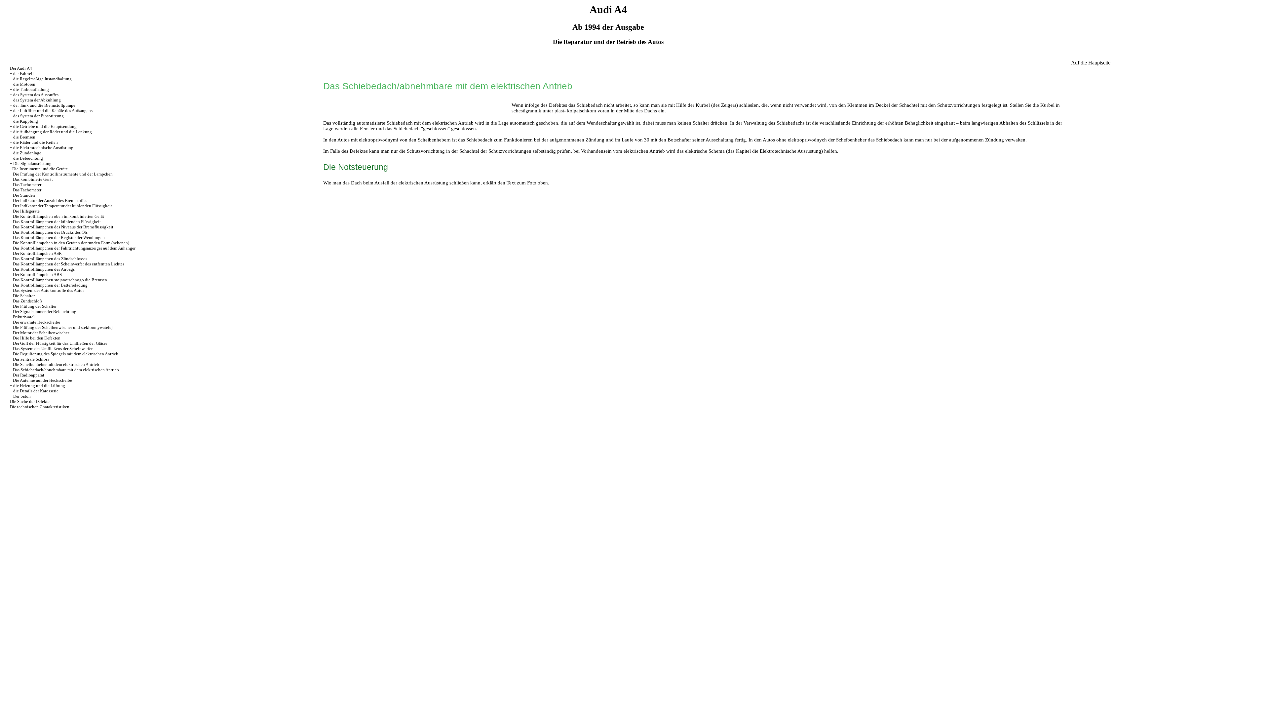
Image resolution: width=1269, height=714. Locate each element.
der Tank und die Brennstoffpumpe (44, 105)
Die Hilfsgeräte (26, 211)
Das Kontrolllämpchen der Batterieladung (50, 285)
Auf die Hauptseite (1090, 62)
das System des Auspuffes (35, 94)
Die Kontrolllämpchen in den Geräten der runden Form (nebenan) (71, 242)
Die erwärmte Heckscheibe (36, 322)
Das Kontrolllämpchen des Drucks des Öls (50, 232)
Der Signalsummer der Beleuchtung (44, 311)
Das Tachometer (27, 184)
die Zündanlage (27, 152)
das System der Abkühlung (37, 100)
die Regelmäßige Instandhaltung (42, 78)
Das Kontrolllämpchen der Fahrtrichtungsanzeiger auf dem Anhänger (74, 248)
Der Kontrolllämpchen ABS (37, 274)
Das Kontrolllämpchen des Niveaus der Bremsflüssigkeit (63, 226)
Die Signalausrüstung (32, 163)
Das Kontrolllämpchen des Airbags (44, 269)
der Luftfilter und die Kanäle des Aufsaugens (53, 110)
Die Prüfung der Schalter (35, 306)
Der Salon (22, 396)
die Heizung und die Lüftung (39, 385)
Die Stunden (24, 195)
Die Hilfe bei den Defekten (36, 338)
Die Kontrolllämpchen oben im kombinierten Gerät (58, 216)
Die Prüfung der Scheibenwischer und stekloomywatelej (63, 327)
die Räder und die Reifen (35, 142)
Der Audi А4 (21, 68)
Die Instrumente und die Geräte (40, 168)
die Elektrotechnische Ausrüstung (43, 147)
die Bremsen (24, 137)
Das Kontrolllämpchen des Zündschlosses (50, 258)
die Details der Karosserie (35, 390)
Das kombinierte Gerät (33, 179)
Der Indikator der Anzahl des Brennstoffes (50, 200)
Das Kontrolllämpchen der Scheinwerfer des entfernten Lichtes (68, 263)
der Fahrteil (23, 73)
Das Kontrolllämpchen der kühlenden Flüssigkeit (57, 221)
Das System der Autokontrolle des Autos (48, 290)
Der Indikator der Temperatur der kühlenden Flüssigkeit (62, 205)
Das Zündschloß (27, 300)
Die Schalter (24, 295)
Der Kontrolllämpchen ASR (37, 253)
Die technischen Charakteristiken (39, 406)
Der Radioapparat (28, 375)
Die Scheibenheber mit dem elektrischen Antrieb (56, 364)
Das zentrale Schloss (31, 359)
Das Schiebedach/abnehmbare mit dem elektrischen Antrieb (66, 369)
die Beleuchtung (28, 158)
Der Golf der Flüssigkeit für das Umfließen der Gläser (60, 343)
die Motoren (24, 84)
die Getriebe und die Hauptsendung (45, 126)
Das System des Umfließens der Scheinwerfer (53, 348)
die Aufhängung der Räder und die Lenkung (52, 131)
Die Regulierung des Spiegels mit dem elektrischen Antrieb (65, 353)
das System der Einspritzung (38, 115)
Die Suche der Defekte (30, 401)
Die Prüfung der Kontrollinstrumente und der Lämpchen (63, 174)
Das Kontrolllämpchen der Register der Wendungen (59, 237)
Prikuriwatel (24, 316)
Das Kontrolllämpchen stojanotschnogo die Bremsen (60, 279)
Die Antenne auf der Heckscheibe (42, 380)
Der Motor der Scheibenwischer (41, 332)
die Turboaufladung (31, 89)
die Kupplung (25, 121)
